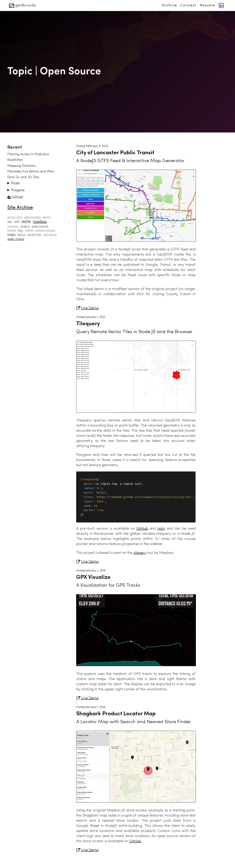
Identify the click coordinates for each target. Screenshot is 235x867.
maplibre (12, 226)
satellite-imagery (45, 230)
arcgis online (14, 217)
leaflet (26, 221)
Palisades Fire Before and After (30, 171)
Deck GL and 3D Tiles (23, 177)
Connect (188, 5)
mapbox (40, 222)
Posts (15, 183)
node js (25, 226)
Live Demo (90, 308)
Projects (17, 190)
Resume (207, 5)
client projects (32, 217)
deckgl (46, 217)
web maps (15, 239)
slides (11, 234)
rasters (29, 230)
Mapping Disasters (21, 166)
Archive (169, 5)
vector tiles (34, 234)
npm (161, 529)
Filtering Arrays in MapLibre (28, 154)
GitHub (17, 197)
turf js (21, 234)
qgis (20, 230)
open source (40, 226)
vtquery (139, 553)
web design (50, 234)
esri (9, 221)
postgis (11, 230)
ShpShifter (15, 160)
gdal (17, 221)
